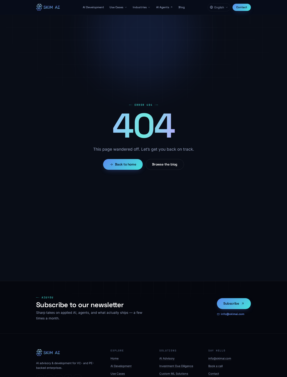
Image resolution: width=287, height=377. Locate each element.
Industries (140, 7)
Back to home (125, 164)
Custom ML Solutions (173, 373)
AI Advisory (167, 358)
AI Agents (162, 7)
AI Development (93, 7)
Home (115, 358)
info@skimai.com (232, 314)
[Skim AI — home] (48, 7)
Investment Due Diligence (176, 366)
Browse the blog (164, 164)
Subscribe (231, 303)
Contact (241, 7)
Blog (181, 7)
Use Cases (116, 7)
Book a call (215, 366)
